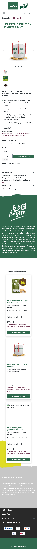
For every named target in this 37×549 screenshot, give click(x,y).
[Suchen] (24, 13)
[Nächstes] (33, 51)
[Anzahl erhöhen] (11, 156)
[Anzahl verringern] (4, 156)
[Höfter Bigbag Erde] (18, 51)
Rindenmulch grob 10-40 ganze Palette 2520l (16, 429)
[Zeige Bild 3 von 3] (21, 66)
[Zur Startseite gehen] (18, 6)
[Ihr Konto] (29, 13)
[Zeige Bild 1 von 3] (15, 66)
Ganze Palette (8, 144)
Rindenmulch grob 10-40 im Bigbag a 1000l (17, 365)
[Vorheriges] (3, 51)
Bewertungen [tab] (7, 185)
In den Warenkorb (24, 156)
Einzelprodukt (20, 144)
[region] (18, 61)
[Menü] (4, 13)
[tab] (18, 177)
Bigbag (6, 151)
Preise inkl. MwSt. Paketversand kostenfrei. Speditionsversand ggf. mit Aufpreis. (16, 134)
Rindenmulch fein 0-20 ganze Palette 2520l (18, 302)
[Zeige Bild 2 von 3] (18, 66)
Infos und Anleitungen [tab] (10, 189)
